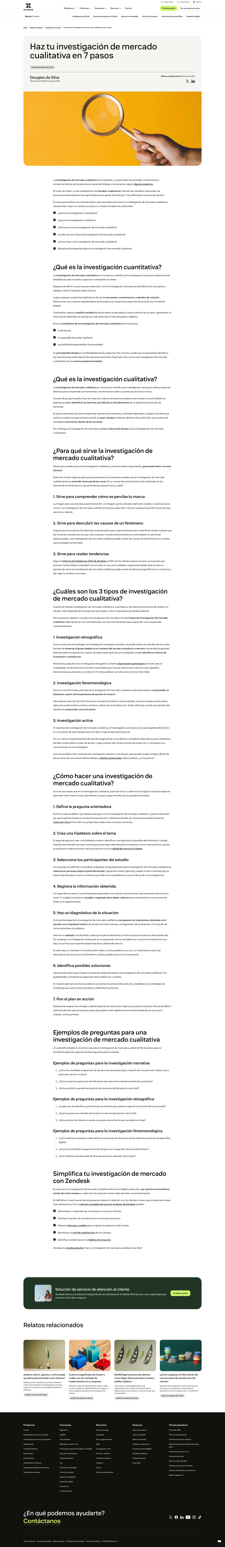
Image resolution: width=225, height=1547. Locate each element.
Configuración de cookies (75, 1541)
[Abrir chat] (219, 1541)
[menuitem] (197, 2)
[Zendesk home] (29, 7)
